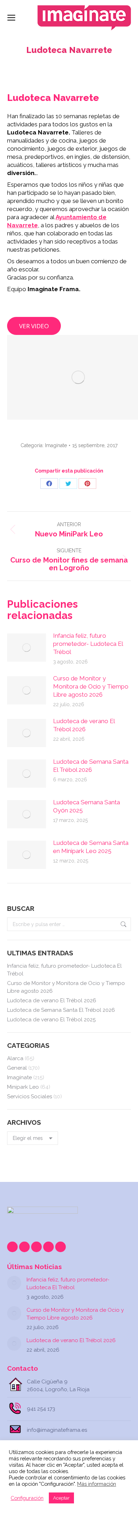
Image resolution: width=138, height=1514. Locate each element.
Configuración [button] (27, 1498)
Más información (96, 1484)
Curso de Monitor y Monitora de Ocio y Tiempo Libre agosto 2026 (90, 686)
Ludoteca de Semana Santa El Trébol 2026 (90, 765)
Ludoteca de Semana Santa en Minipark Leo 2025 (90, 846)
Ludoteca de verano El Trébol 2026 (84, 725)
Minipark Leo (23, 1087)
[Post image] (26, 647)
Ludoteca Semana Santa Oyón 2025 (86, 806)
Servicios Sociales (29, 1096)
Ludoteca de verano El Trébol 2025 (51, 1019)
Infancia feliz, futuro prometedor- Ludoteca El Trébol (88, 643)
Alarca (15, 1058)
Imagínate (56, 445)
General (17, 1068)
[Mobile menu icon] (11, 17)
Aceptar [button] (61, 1498)
